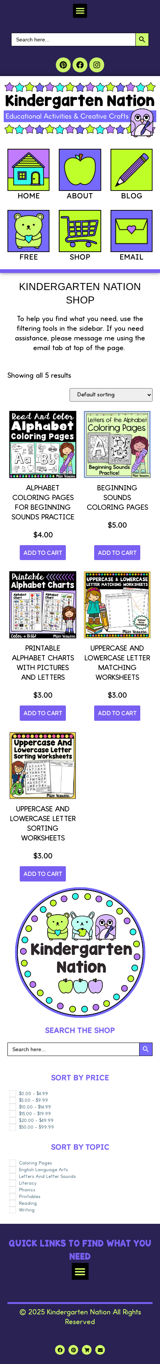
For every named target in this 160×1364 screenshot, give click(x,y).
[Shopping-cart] (87, 1350)
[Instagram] (96, 64)
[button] (80, 11)
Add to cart (42, 552)
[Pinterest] (63, 64)
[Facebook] (80, 64)
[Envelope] (100, 1350)
